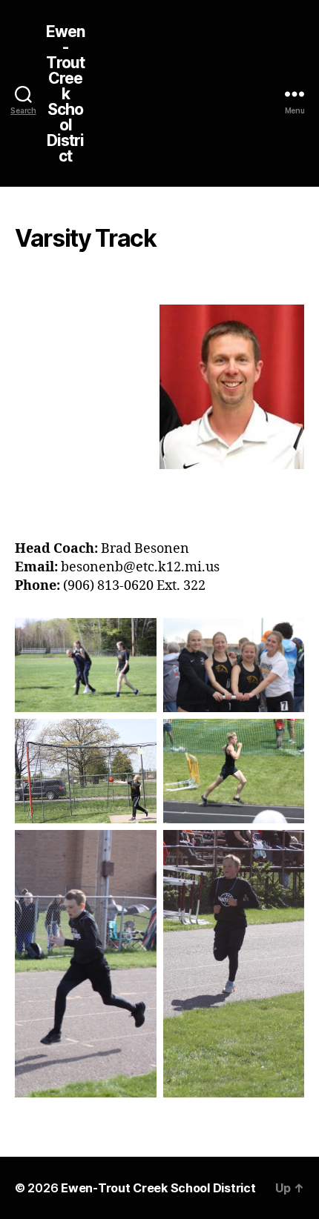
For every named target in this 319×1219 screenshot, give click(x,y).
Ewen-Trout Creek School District (65, 94)
